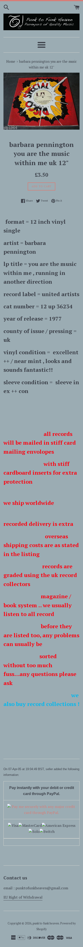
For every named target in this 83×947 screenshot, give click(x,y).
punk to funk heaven (46, 923)
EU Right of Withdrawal (22, 897)
